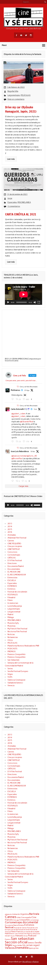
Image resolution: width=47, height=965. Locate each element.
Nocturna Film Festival (17, 631)
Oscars (12, 936)
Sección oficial (16, 942)
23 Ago (26, 390)
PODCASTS (12, 648)
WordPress (26, 962)
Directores (12, 563)
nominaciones (22, 933)
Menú (4, 45)
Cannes (11, 541)
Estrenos (11, 589)
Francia (19, 931)
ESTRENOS (12, 586)
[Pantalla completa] (39, 302)
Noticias (11, 634)
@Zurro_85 (32, 456)
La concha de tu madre (31, 932)
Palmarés (19, 936)
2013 (10, 523)
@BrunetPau (17, 458)
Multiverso (15, 390)
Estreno (21, 925)
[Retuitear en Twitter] (18, 386)
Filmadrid (11, 597)
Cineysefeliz (24, 920)
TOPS (10, 677)
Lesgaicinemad (14, 612)
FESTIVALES (13, 595)
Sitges (10, 674)
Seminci (31, 943)
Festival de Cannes (20, 928)
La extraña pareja (15, 606)
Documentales (14, 569)
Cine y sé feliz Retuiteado (29, 387)
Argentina (24, 914)
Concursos (12, 552)
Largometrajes (14, 95)
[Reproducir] (8, 302)
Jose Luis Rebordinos (20, 451)
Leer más (11, 159)
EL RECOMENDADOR (17, 575)
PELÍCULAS (25, 95)
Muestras (12, 626)
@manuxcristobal (19, 456)
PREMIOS (12, 651)
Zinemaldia (21, 947)
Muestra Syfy (13, 623)
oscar (7, 935)
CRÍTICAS (12, 558)
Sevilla (38, 942)
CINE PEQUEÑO (14, 543)
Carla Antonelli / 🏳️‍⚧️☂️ (20, 409)
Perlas (26, 936)
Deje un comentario (16, 99)
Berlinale (34, 913)
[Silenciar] (35, 302)
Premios (8, 939)
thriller (19, 945)
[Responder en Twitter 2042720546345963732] (13, 480)
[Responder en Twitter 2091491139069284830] (13, 399)
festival (9, 927)
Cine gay (16, 920)
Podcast (32, 935)
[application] (23, 294)
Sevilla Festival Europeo (18, 671)
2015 (10, 529)
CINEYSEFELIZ (14, 549)
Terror (14, 945)
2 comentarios (14, 206)
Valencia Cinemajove (16, 680)
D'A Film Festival (15, 560)
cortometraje (34, 920)
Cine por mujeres (15, 546)
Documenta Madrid (16, 566)
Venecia (11, 685)
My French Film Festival (17, 629)
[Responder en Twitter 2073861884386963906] (13, 441)
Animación (16, 914)
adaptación (8, 914)
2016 (10, 532)
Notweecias (13, 637)
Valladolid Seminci (15, 683)
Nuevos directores (33, 933)
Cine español (26, 917)
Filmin (10, 600)
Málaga (11, 617)
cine (19, 917)
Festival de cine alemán (17, 592)
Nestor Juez (14, 933)
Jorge (10, 198)
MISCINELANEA (24, 202)
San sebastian (22, 938)
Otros (10, 640)
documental (30, 922)
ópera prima (33, 948)
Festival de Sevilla (23, 929)
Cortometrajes (14, 555)
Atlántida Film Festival (17, 538)
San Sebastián (13, 660)
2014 (10, 526)
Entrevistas (12, 577)
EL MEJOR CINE (14, 572)
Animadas (12, 535)
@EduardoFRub (26, 421)
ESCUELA (12, 580)
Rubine (35, 962)
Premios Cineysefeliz (16, 654)
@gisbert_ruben (18, 414)
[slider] (37, 505)
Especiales (12, 202)
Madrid (10, 614)
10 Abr (32, 451)
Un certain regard (30, 945)
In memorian (13, 603)
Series (10, 668)
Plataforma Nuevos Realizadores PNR (23, 646)
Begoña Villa (13, 91)
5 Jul (35, 409)
